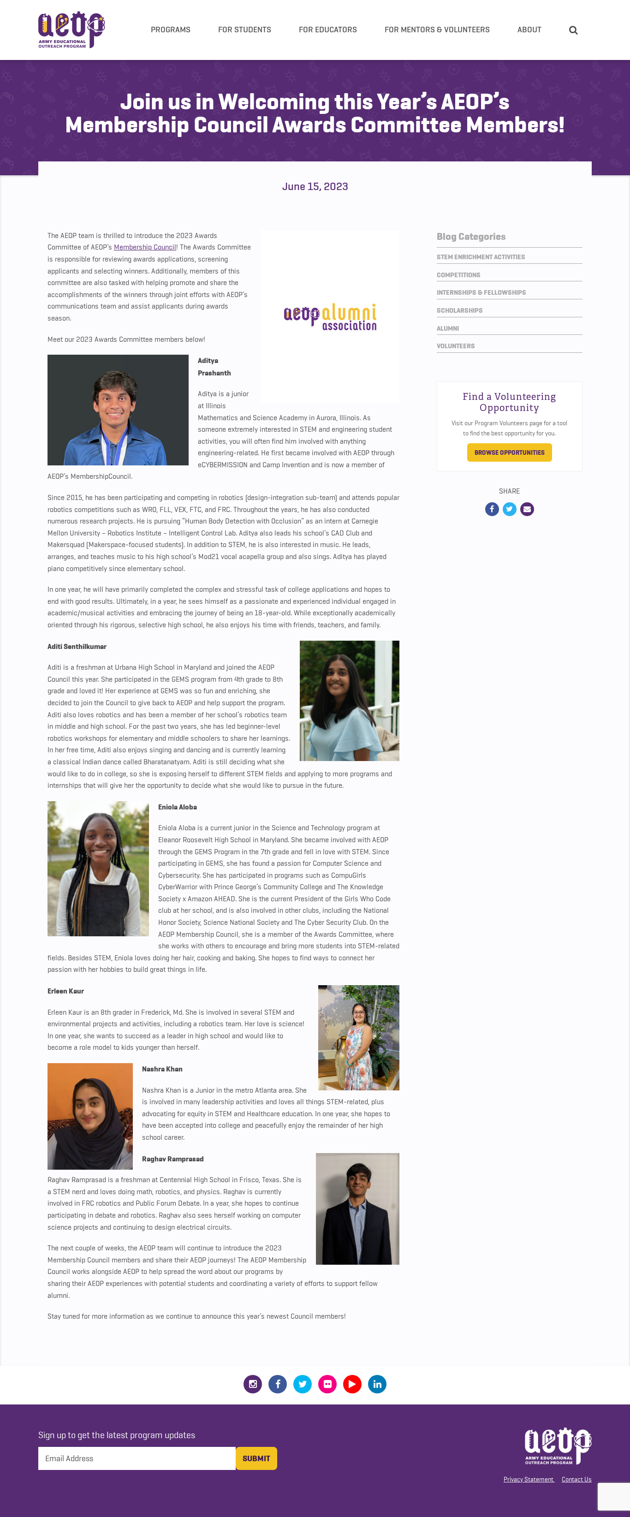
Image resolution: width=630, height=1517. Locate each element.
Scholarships (460, 310)
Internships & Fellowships (481, 292)
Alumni (448, 328)
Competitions (459, 275)
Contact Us (577, 1479)
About (529, 29)
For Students (244, 29)
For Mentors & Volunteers (437, 29)
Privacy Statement (528, 1479)
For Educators (328, 29)
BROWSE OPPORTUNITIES (510, 452)
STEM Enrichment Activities (481, 257)
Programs (170, 29)
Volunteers (456, 346)
